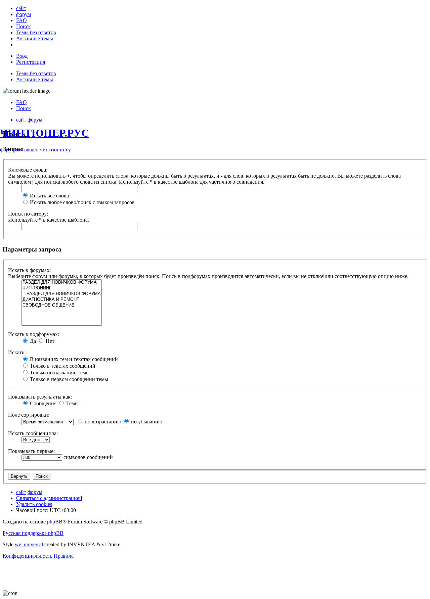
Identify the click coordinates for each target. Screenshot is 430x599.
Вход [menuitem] (22, 56)
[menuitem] (21, 8)
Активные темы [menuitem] (34, 79)
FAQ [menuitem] (21, 102)
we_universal (29, 544)
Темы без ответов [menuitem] (36, 73)
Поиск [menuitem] (23, 108)
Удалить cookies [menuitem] (34, 504)
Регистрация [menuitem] (30, 62)
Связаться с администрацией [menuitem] (49, 498)
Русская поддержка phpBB (33, 533)
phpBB (54, 521)
